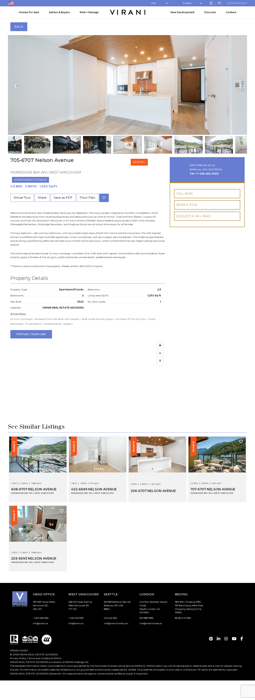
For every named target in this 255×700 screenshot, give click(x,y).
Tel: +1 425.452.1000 (204, 173)
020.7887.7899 (146, 618)
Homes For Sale (29, 12)
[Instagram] (226, 639)
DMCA (57, 658)
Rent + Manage (89, 12)
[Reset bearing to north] (160, 361)
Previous (15, 86)
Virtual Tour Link (31, 334)
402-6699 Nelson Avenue (94, 489)
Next (240, 86)
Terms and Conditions (40, 658)
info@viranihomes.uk (150, 623)
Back (18, 27)
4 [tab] (39, 471)
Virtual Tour (22, 197)
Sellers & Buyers (59, 12)
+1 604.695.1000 (40, 618)
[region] (87, 371)
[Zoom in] (160, 345)
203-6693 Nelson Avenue (33, 558)
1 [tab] (33, 471)
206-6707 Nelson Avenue (153, 491)
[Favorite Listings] (219, 3)
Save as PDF (63, 197)
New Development (182, 12)
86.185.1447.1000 (183, 618)
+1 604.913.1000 (75, 618)
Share (42, 197)
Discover (210, 12)
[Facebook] (241, 639)
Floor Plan (87, 197)
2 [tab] (35, 471)
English (187, 3)
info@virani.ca (40, 623)
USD (153, 3)
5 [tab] (41, 471)
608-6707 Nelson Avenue (34, 489)
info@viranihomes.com (116, 623)
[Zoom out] (160, 353)
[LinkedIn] (218, 639)
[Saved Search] (211, 3)
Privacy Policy (18, 658)
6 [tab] (43, 471)
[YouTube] (234, 639)
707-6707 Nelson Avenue (212, 489)
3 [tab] (37, 471)
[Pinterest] (211, 639)
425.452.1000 (110, 618)
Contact (231, 12)
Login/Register (237, 3)
